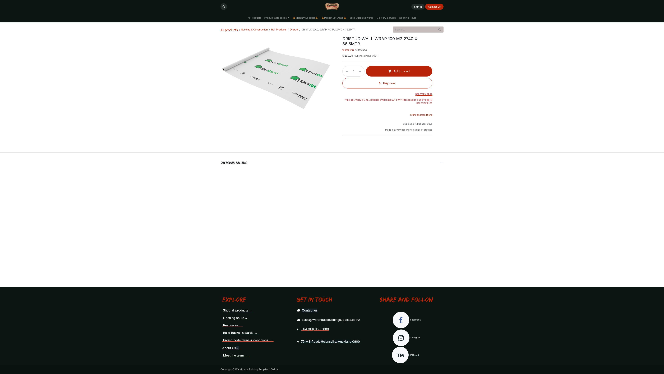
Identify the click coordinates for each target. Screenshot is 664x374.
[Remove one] (346, 71)
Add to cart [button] (401, 71)
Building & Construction (254, 29)
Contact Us (434, 6)
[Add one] (360, 71)
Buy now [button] (389, 83)
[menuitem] (254, 17)
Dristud (294, 29)
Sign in (418, 6)
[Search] (439, 29)
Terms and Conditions (421, 115)
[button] (223, 6)
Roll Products (278, 29)
